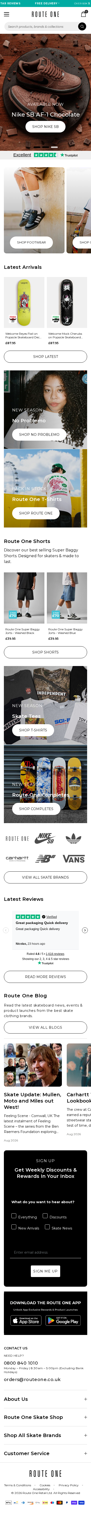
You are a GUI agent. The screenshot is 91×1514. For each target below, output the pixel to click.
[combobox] (45, 26)
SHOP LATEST (45, 356)
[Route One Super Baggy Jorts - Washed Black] (24, 597)
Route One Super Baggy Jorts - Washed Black (22, 631)
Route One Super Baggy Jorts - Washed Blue (65, 631)
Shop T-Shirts (33, 730)
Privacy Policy (69, 1485)
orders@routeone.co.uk (32, 1380)
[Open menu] (6, 14)
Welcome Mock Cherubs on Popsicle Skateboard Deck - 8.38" (65, 335)
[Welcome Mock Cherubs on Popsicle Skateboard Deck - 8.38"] (67, 302)
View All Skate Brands (45, 877)
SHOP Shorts (45, 652)
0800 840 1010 (21, 1363)
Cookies (45, 1485)
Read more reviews (45, 977)
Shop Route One (36, 513)
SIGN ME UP (45, 1271)
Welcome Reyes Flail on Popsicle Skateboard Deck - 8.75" (23, 335)
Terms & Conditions (17, 1485)
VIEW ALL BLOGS (45, 1027)
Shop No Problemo (39, 434)
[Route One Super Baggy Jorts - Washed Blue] (67, 597)
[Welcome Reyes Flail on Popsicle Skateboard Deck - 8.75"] (24, 302)
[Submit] (82, 26)
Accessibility (41, 1489)
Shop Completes (36, 809)
